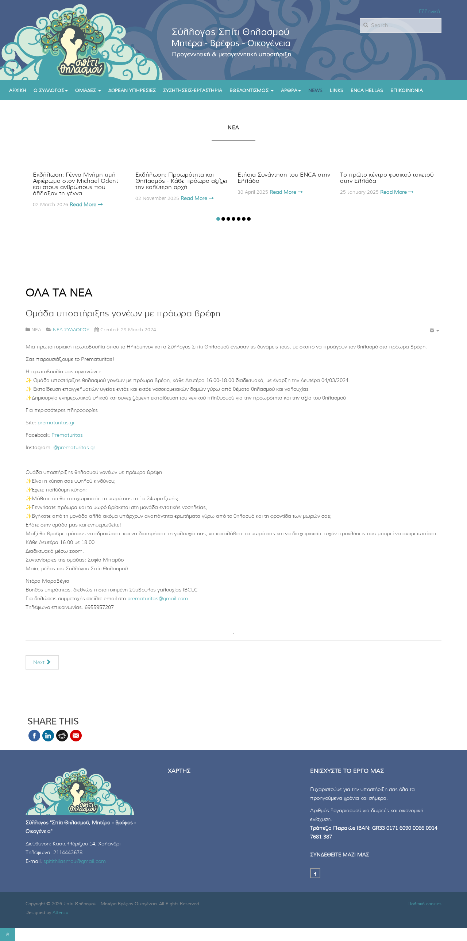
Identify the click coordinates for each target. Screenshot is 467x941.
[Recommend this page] (76, 735)
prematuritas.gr (56, 422)
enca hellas (367, 90)
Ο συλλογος (49, 90)
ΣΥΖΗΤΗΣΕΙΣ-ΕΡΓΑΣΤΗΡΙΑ (192, 90)
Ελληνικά (429, 11)
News (315, 90)
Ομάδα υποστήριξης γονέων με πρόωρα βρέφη (123, 313)
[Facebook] (315, 873)
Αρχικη (17, 90)
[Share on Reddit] (62, 735)
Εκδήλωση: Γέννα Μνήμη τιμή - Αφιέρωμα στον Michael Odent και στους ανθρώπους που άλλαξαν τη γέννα (76, 184)
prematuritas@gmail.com (157, 598)
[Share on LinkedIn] (48, 735)
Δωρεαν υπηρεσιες (132, 90)
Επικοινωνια (406, 90)
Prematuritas (67, 435)
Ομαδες (86, 90)
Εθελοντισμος (249, 90)
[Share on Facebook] (34, 735)
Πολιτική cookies (424, 904)
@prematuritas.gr (74, 447)
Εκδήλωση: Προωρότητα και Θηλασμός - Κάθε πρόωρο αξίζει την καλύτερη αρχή (181, 181)
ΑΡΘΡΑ (289, 90)
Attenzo (60, 912)
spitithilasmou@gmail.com (74, 861)
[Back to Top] (7, 934)
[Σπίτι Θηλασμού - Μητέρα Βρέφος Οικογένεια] (73, 40)
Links (336, 90)
